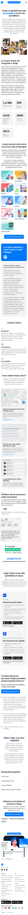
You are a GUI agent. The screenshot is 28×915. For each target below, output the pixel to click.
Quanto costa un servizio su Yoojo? (11, 789)
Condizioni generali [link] (20, 885)
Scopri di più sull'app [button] (8, 626)
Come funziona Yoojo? (7, 781)
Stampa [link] (17, 883)
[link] (2, 864)
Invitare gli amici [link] (5, 886)
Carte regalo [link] (4, 888)
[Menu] (26, 2)
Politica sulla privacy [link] (20, 887)
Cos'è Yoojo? (5, 776)
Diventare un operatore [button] (11, 691)
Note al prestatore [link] (5, 893)
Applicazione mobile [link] (6, 879)
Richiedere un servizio (14, 2)
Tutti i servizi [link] (10, 912)
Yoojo (2, 859)
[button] (23, 402)
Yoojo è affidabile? (6, 785)
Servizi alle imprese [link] (20, 881)
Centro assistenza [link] (19, 875)
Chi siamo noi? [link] (9, 859)
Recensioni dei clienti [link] (6, 884)
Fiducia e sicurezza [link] (20, 879)
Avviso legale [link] (18, 889)
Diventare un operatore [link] (7, 877)
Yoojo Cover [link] (18, 877)
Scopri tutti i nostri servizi (14, 237)
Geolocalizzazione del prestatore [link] (6, 891)
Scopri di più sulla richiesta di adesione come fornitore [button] (13, 662)
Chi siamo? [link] (3, 895)
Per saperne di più (7, 419)
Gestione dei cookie (20, 891)
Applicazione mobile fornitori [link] (6, 882)
